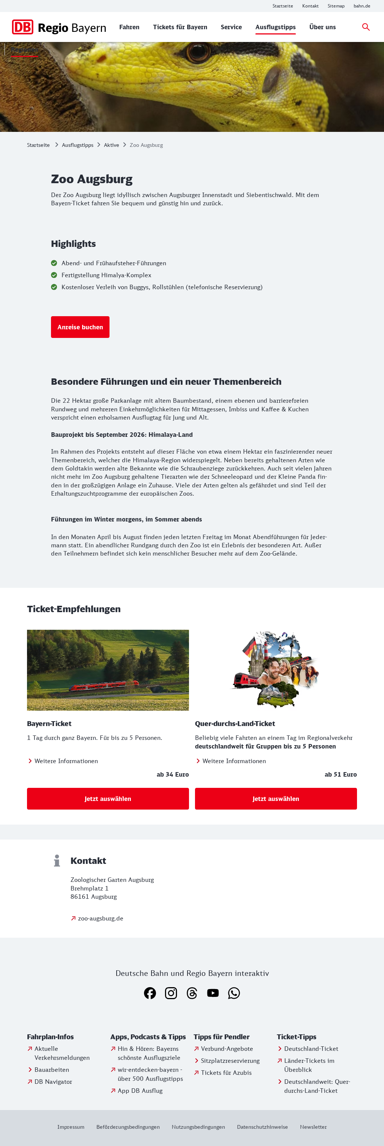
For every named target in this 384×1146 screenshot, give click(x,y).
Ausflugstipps (77, 145)
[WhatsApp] (234, 993)
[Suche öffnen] (366, 27)
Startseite (38, 145)
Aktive (111, 145)
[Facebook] (150, 993)
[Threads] (192, 993)
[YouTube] (213, 993)
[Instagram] (171, 993)
